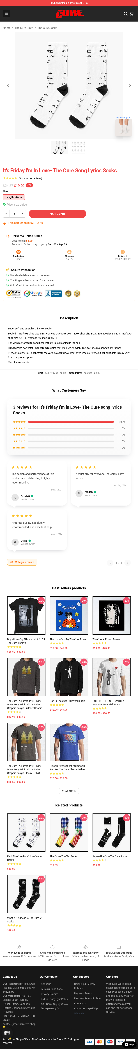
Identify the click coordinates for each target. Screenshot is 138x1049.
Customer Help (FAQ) (86, 1008)
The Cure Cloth (24, 28)
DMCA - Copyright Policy (54, 999)
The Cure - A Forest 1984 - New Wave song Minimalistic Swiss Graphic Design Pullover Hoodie (24, 704)
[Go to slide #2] (78, 147)
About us (46, 984)
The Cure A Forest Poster (106, 639)
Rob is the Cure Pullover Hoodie (67, 700)
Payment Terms (83, 993)
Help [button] (131, 1044)
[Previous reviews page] (110, 563)
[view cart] (131, 13)
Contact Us (80, 1003)
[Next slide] (129, 85)
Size (5, 191)
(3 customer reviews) (30, 178)
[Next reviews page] (127, 563)
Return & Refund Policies (88, 998)
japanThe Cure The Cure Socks (110, 856)
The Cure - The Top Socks (63, 856)
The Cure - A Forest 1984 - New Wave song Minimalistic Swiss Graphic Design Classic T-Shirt (24, 769)
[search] (126, 13)
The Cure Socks (47, 28)
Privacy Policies (49, 994)
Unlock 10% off (7, 1033)
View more (69, 791)
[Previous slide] (8, 85)
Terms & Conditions (52, 989)
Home (6, 28)
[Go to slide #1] (59, 147)
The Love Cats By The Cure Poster (68, 639)
